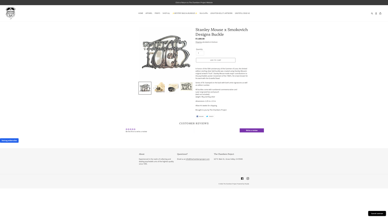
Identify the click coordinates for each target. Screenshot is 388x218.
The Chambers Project (230, 184)
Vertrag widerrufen (9, 140)
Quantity (199, 49)
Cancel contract (377, 213)
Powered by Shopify (243, 184)
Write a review (252, 130)
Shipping (199, 42)
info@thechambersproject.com (198, 159)
